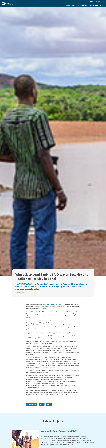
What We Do (75, 5)
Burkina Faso (31, 404)
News (101, 5)
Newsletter (98, 1)
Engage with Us (86, 5)
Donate (95, 5)
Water (49, 404)
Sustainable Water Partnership (48, 304)
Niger (42, 404)
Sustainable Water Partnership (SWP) (58, 431)
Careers (91, 1)
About (68, 5)
